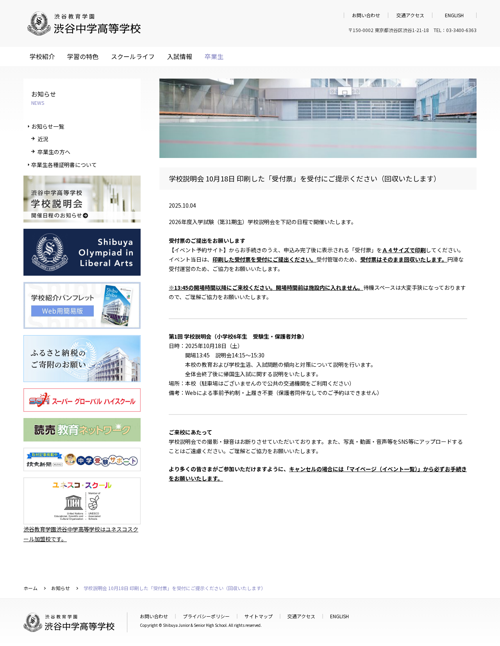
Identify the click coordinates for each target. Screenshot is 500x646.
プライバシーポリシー (206, 616)
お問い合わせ (366, 15)
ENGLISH (454, 15)
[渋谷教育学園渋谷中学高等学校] (84, 31)
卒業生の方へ (54, 152)
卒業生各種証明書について (64, 165)
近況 (43, 139)
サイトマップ (259, 616)
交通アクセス (410, 15)
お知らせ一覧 (47, 126)
